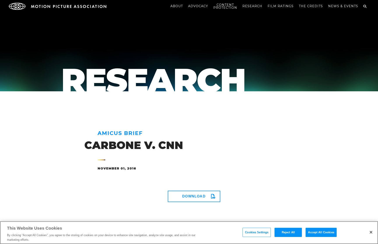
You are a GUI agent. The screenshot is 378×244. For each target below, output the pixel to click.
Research (252, 6)
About (176, 6)
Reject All (288, 232)
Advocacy (198, 6)
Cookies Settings (256, 232)
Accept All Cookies (321, 232)
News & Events (343, 6)
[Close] (371, 232)
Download (194, 196)
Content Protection (225, 6)
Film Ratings (281, 6)
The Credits (311, 6)
